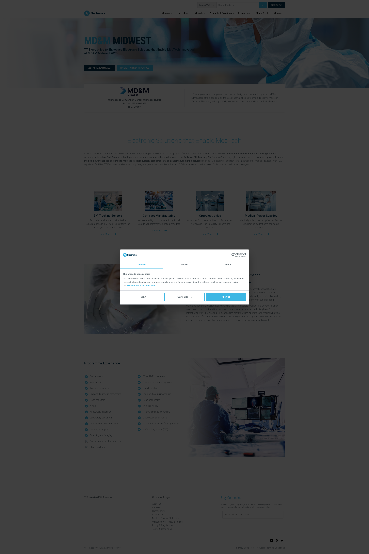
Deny (143, 297)
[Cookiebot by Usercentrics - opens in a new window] (233, 255)
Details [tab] (184, 264)
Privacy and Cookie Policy (141, 285)
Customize (182, 297)
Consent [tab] (141, 264)
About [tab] (228, 264)
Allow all (226, 297)
